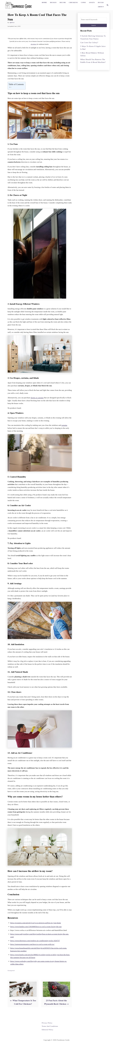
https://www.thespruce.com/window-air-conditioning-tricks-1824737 (35, 941)
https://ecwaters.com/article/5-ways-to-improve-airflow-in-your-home (35, 923)
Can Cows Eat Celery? (89, 42)
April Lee (12, 22)
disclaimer (34, 44)
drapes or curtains (37, 398)
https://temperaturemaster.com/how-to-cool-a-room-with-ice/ (32, 944)
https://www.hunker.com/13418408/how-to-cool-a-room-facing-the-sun (36, 927)
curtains (64, 425)
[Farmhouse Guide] (18, 5)
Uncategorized (11, 970)
